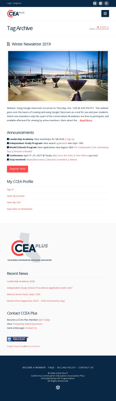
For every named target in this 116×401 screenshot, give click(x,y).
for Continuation (82, 147)
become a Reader (23, 151)
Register (18, 3)
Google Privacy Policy (15, 346)
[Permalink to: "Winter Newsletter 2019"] (58, 76)
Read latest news (35, 159)
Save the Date (65, 155)
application (61, 143)
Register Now (17, 168)
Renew (73, 159)
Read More (86, 120)
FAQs (51, 367)
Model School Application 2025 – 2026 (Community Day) (36, 300)
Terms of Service (33, 346)
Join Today (44, 319)
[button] (105, 13)
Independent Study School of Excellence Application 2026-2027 (39, 287)
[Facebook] (95, 3)
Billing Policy (66, 367)
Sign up (70, 139)
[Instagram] (106, 3)
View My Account (15, 195)
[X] (100, 3)
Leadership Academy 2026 (21, 281)
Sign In (10, 189)
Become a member (57, 159)
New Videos (82, 155)
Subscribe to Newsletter (19, 208)
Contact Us (31, 327)
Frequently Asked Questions (27, 323)
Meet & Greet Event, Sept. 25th (23, 294)
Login (9, 3)
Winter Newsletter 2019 (31, 43)
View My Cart (14, 202)
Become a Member (34, 367)
